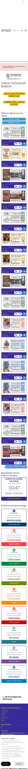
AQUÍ (7, 758)
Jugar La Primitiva (14, 563)
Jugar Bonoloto (14, 583)
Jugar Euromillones (14, 524)
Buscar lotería (14, 119)
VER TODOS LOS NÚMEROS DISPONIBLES (16, 466)
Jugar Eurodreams (14, 661)
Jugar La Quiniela (14, 622)
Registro (3, 720)
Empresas (3, 716)
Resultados (3, 713)
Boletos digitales (4, 717)
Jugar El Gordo (14, 544)
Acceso (17, 30)
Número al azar (14, 122)
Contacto (3, 714)
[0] (22, 31)
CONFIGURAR (15, 755)
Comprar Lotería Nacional (14, 681)
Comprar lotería (4, 712)
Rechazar (19, 764)
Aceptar (5, 764)
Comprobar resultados (14, 498)
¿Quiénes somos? (5, 710)
